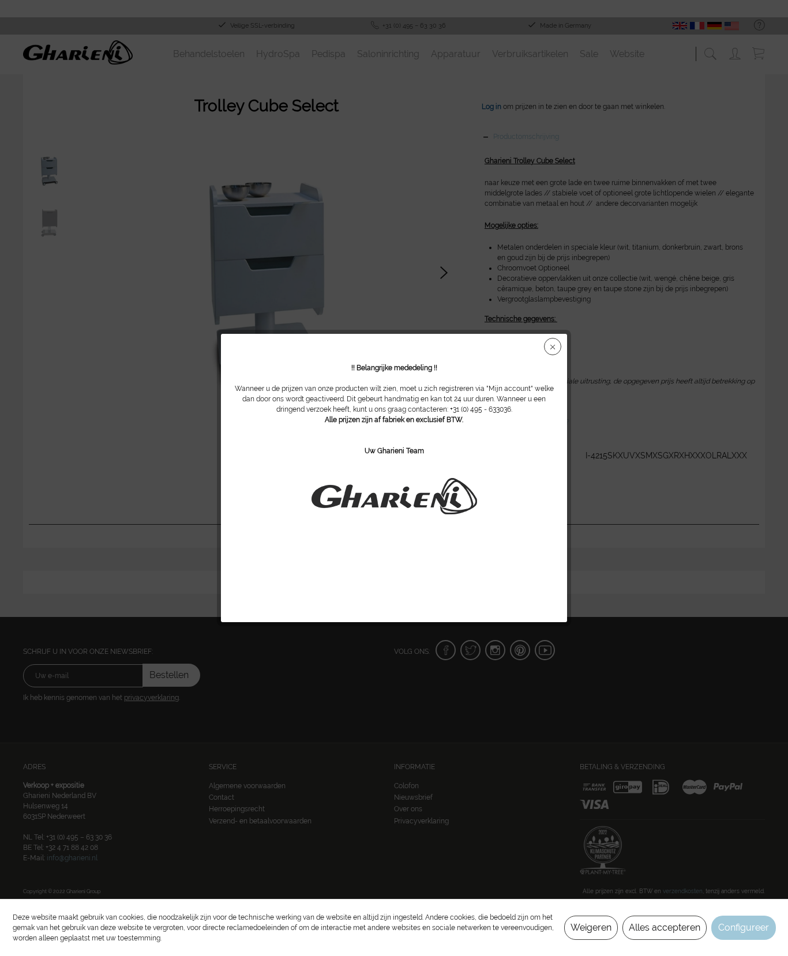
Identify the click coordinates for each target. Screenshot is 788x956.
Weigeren (591, 927)
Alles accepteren (664, 927)
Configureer (743, 927)
